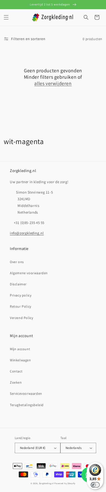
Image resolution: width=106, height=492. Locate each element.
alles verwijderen (52, 83)
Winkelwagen (20, 360)
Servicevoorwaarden (26, 393)
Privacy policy (20, 295)
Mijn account (20, 349)
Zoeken (16, 382)
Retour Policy (20, 306)
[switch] (95, 485)
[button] (6, 17)
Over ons (17, 262)
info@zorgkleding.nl (27, 233)
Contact (16, 371)
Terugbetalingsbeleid (27, 405)
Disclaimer (18, 284)
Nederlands (73, 448)
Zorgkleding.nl (46, 483)
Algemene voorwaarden (29, 273)
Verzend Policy (21, 318)
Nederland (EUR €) (33, 448)
